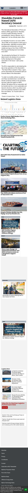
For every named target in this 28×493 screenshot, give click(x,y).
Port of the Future (5, 472)
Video (3, 217)
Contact (3, 463)
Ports (17, 96)
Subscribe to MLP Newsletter (8, 466)
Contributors (4, 459)
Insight (3, 235)
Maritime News (5, 476)
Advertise (3, 450)
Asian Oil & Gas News (7, 486)
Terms (3, 453)
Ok (25, 489)
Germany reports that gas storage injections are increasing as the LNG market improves (13, 424)
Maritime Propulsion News (8, 469)
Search (13, 8)
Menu (25, 8)
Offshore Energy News (7, 479)
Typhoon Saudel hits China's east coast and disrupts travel (13, 419)
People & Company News (8, 96)
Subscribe (4, 407)
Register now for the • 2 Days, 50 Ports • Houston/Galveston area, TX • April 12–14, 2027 (14, 13)
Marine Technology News (7, 482)
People (22, 96)
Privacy (3, 456)
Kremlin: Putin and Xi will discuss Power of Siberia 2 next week (13, 415)
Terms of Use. (9, 491)
